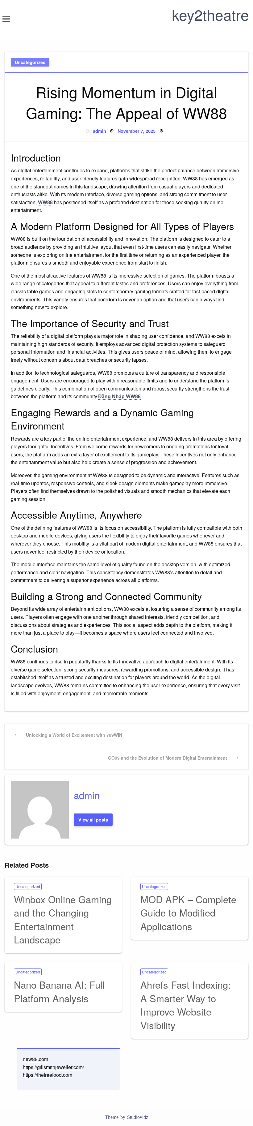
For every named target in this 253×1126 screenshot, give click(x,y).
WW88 (45, 202)
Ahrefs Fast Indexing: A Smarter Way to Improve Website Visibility (185, 1004)
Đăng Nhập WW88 (119, 396)
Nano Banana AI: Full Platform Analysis (59, 991)
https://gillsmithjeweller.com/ (53, 1067)
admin (99, 131)
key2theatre (210, 14)
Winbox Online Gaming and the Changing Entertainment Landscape (63, 919)
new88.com (35, 1059)
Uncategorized (30, 62)
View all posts (93, 820)
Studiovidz (137, 1117)
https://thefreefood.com (47, 1074)
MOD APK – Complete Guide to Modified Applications (188, 912)
